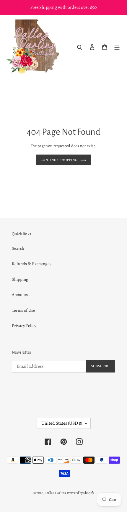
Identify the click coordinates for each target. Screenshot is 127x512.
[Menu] (117, 47)
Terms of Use (23, 310)
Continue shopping (59, 160)
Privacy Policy (24, 326)
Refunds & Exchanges (31, 264)
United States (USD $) (61, 423)
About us (20, 295)
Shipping (20, 279)
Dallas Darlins (55, 492)
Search (18, 248)
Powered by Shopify (80, 492)
